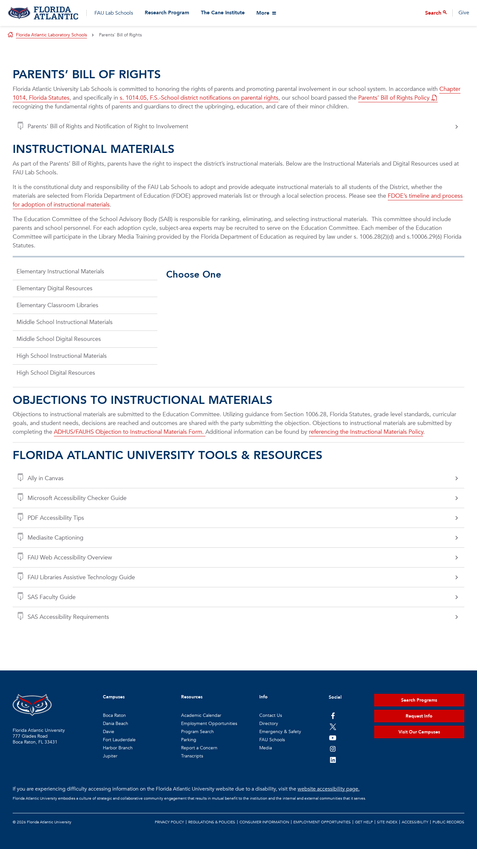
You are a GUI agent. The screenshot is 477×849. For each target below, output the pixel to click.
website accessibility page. (329, 789)
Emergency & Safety (280, 732)
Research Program (167, 13)
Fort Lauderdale (119, 740)
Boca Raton (114, 715)
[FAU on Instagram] (333, 748)
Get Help (364, 822)
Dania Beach (115, 723)
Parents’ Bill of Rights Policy (394, 98)
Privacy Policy (169, 822)
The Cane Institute (223, 13)
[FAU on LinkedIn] (333, 759)
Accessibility (415, 822)
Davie (108, 732)
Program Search (197, 732)
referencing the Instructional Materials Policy (366, 432)
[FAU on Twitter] (333, 726)
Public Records (448, 822)
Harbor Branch (118, 748)
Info (263, 697)
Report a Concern (199, 748)
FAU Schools (272, 740)
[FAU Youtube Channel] (333, 737)
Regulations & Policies (211, 822)
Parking (188, 740)
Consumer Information (264, 822)
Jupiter (110, 756)
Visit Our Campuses (419, 732)
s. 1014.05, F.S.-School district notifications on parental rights (199, 98)
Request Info (419, 716)
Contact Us (270, 715)
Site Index (387, 822)
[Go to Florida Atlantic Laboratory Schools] (43, 12)
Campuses (114, 697)
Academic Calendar (201, 715)
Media (265, 748)
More (262, 13)
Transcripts (192, 756)
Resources (191, 697)
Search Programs (419, 700)
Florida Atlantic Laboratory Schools (51, 35)
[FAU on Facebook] (333, 715)
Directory (268, 723)
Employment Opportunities (209, 723)
